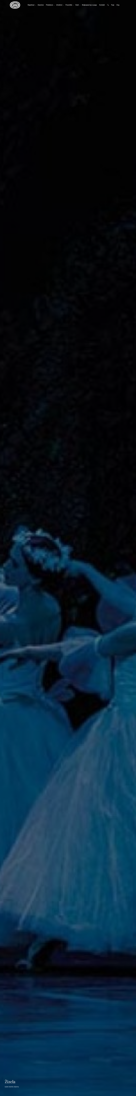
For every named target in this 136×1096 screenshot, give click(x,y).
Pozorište (69, 5)
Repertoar (31, 5)
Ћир (112, 5)
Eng (118, 5)
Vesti (77, 5)
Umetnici (59, 5)
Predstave (50, 5)
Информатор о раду (89, 5)
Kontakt (102, 5)
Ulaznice (41, 5)
